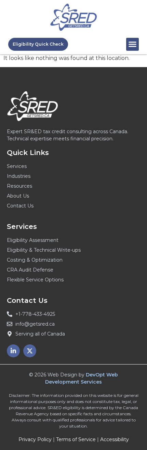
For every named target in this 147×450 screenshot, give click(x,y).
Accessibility (114, 439)
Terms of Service (76, 439)
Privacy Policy (35, 439)
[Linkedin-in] (13, 350)
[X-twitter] (29, 350)
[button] (132, 44)
